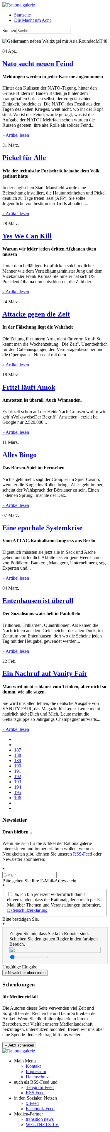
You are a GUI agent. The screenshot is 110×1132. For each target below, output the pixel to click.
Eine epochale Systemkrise (42, 528)
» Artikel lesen (15, 135)
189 (17, 760)
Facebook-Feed (40, 1108)
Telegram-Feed (40, 1087)
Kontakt (33, 1066)
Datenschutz (37, 1076)
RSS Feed (35, 1092)
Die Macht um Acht (32, 20)
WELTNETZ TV (42, 1124)
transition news (40, 1119)
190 (17, 765)
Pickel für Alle (24, 158)
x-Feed (32, 1103)
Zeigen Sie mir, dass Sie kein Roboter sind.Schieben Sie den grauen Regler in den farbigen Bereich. (53, 939)
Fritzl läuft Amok (28, 387)
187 (17, 749)
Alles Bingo (19, 455)
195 (17, 792)
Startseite (22, 14)
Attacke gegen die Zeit (36, 314)
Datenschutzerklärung (27, 910)
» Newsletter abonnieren (25, 972)
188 (17, 755)
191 (17, 771)
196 (17, 797)
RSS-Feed (83, 853)
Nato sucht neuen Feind (37, 63)
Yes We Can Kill (27, 236)
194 (17, 787)
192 (17, 776)
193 (17, 781)
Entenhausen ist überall (37, 600)
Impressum (36, 1071)
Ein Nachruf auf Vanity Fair (44, 673)
